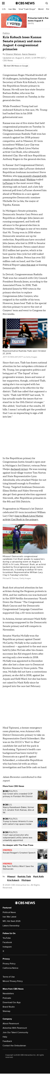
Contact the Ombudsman (14, 1046)
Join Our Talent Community (15, 1032)
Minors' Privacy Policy (13, 981)
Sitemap (6, 1011)
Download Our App (12, 1002)
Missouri (11, 876)
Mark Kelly (38, 876)
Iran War (12, 9)
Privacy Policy (9, 964)
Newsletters (8, 993)
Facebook (7, 942)
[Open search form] (46, 3)
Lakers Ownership (11, 926)
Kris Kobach (13, 880)
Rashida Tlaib (24, 876)
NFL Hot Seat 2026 (11, 921)
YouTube (7, 938)
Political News (9, 912)
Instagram (7, 947)
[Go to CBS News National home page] (25, 3)
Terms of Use (9, 977)
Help (5, 1037)
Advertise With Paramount (15, 1028)
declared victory (19, 469)
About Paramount (11, 1023)
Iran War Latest (9, 917)
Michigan (26, 880)
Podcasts (7, 998)
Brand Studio (9, 1007)
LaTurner (8, 183)
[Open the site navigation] (8, 3)
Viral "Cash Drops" (27, 9)
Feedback (7, 1041)
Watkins (30, 179)
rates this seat (27, 264)
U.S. (4, 9)
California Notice (10, 968)
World (40, 9)
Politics (6, 33)
